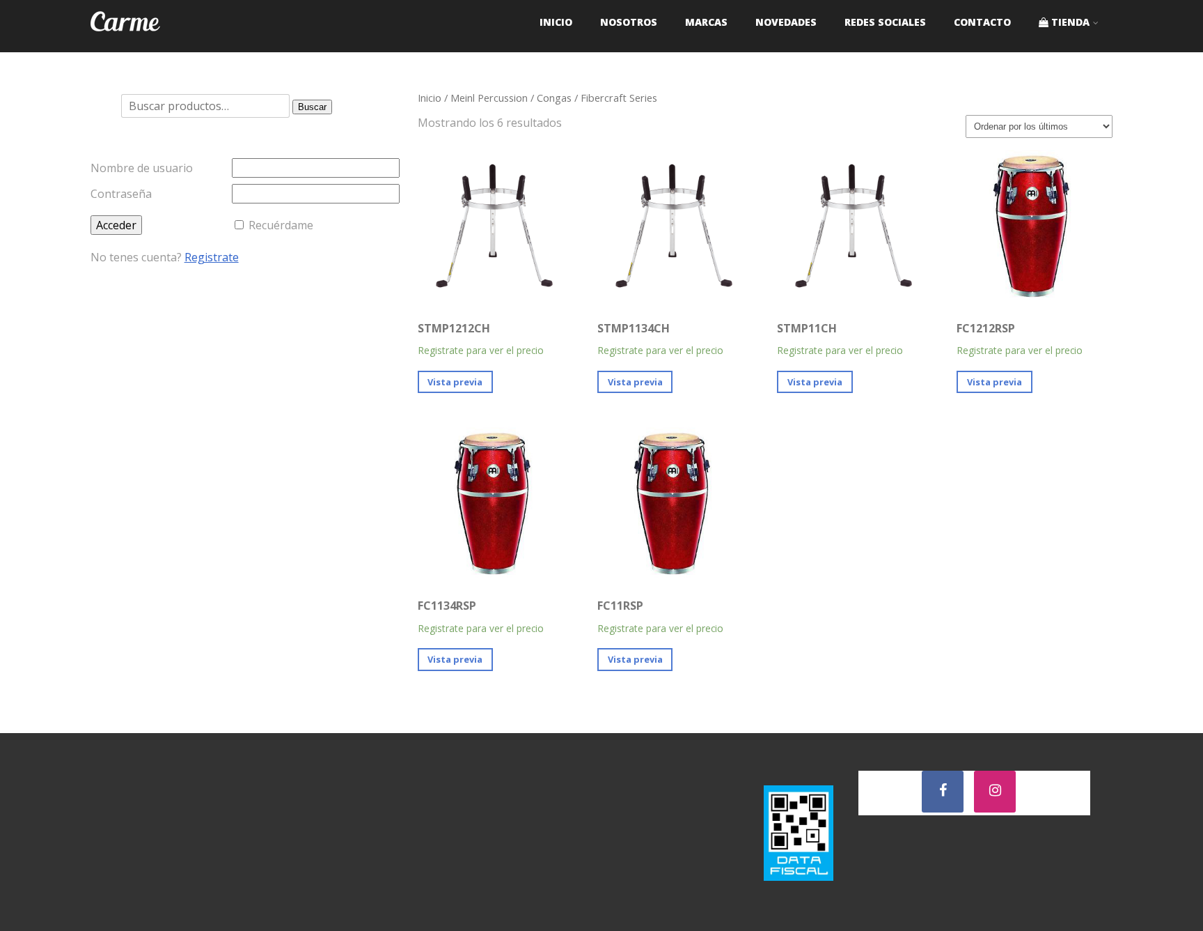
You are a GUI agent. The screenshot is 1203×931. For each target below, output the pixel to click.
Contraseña (121, 193)
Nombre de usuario (142, 168)
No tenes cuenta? (165, 257)
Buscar (312, 107)
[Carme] (125, 44)
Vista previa (454, 382)
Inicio (429, 98)
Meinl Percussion (489, 98)
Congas (554, 98)
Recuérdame (281, 225)
